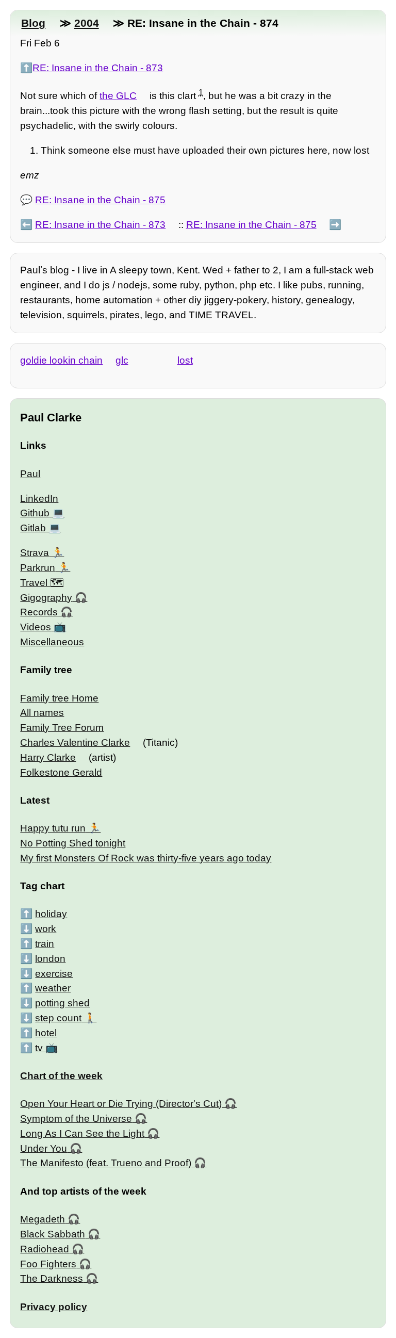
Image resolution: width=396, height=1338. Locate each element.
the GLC (118, 95)
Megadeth (42, 1219)
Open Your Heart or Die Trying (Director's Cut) (121, 1103)
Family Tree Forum (62, 727)
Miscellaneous (52, 642)
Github (35, 513)
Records (39, 612)
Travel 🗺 (41, 582)
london (50, 958)
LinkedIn (39, 498)
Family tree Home (59, 698)
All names (42, 712)
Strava (34, 552)
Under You (43, 1148)
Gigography (46, 597)
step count (58, 1018)
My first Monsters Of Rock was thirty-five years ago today (145, 858)
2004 (86, 23)
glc (122, 360)
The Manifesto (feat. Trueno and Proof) (105, 1162)
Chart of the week (61, 1075)
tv (39, 1047)
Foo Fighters (48, 1264)
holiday (51, 913)
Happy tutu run (53, 828)
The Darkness (51, 1278)
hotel (46, 1032)
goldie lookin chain (61, 360)
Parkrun (37, 567)
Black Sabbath (52, 1234)
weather (53, 988)
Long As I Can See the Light (82, 1133)
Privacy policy (53, 1306)
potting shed (62, 1003)
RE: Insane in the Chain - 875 (100, 199)
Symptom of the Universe (76, 1118)
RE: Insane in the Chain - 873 (97, 67)
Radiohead (44, 1249)
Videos (35, 627)
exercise (54, 973)
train (44, 943)
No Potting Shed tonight (72, 843)
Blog (33, 23)
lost (185, 360)
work (45, 928)
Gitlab (33, 528)
